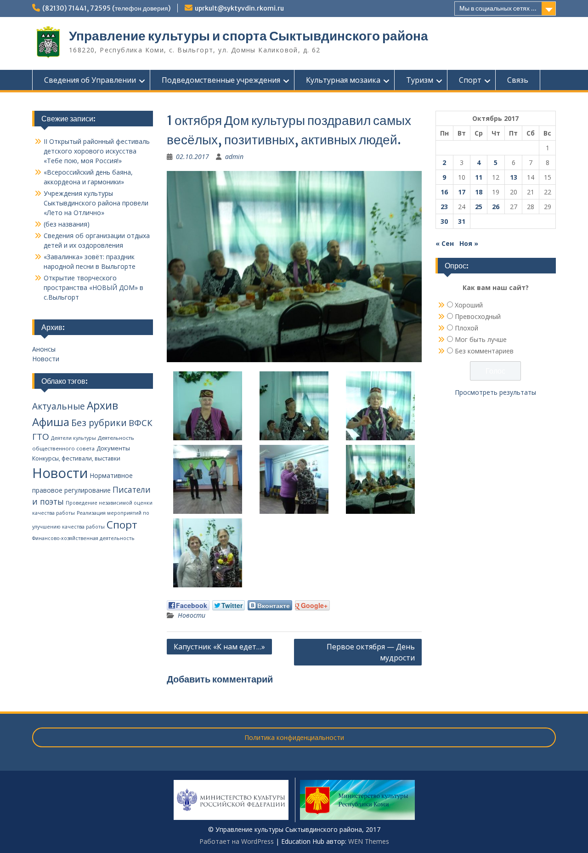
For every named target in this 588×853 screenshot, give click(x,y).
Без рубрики (99, 422)
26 (495, 206)
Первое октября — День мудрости (371, 652)
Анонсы (44, 349)
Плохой (466, 328)
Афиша (50, 421)
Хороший (469, 305)
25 (478, 206)
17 (461, 192)
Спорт (470, 80)
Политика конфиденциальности (294, 737)
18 (478, 192)
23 (444, 206)
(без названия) (67, 224)
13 (513, 177)
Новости (191, 615)
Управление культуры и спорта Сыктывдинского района (248, 36)
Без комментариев (484, 351)
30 (444, 221)
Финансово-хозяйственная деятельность (83, 538)
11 (478, 177)
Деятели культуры (73, 438)
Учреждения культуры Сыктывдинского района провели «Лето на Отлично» (96, 203)
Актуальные (58, 406)
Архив (102, 405)
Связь (517, 80)
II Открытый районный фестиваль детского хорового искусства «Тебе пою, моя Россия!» (97, 151)
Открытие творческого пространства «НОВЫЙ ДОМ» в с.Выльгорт (93, 287)
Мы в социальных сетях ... (498, 8)
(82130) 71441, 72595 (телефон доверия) (106, 8)
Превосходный (478, 316)
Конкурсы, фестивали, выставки (76, 458)
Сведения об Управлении (90, 80)
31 (461, 221)
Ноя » (468, 243)
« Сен (444, 243)
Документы (113, 448)
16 (444, 192)
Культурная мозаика (343, 80)
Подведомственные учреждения (221, 80)
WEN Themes (368, 841)
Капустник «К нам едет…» (219, 647)
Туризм (419, 80)
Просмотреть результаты (495, 392)
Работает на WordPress (236, 841)
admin (234, 156)
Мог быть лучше (481, 339)
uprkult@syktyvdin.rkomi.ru (239, 8)
